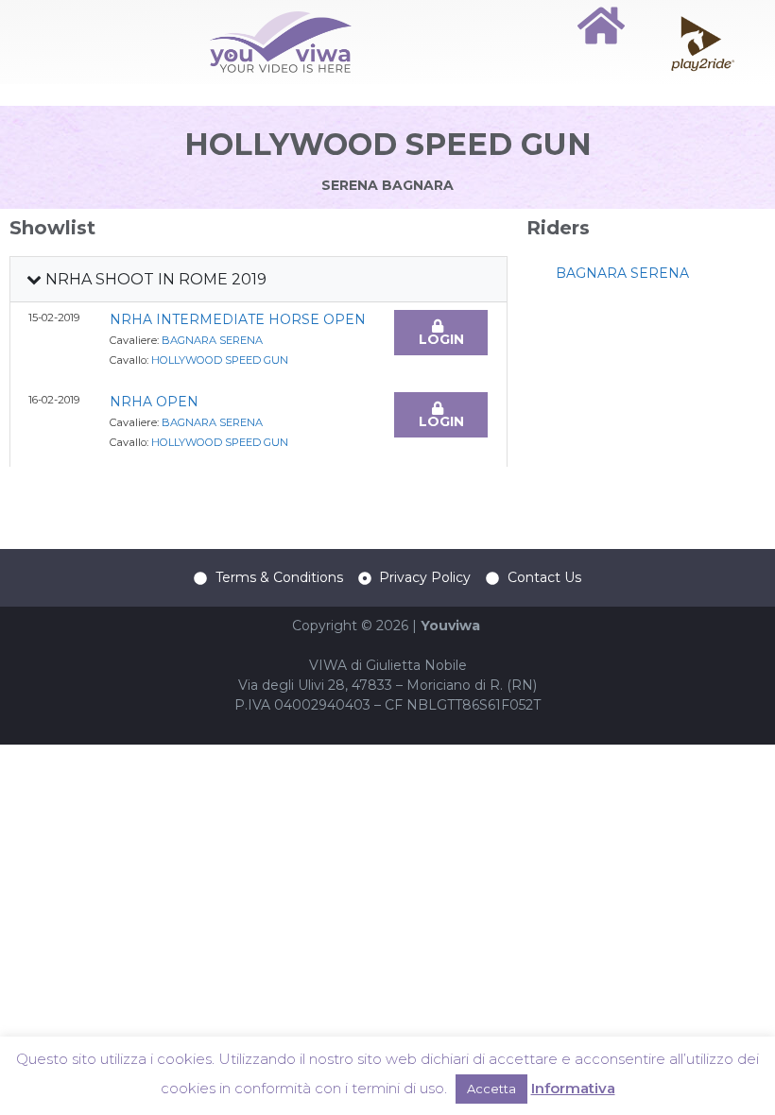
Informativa (573, 1088)
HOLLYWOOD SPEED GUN (219, 360)
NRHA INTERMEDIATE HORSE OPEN (238, 319)
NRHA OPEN (154, 401)
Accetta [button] (491, 1088)
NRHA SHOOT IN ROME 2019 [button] (154, 279)
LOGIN (441, 339)
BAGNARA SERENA (212, 340)
